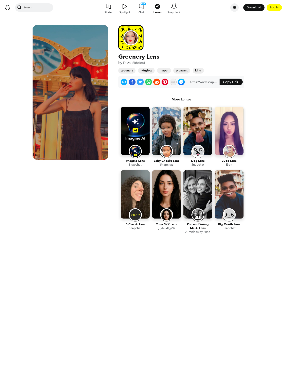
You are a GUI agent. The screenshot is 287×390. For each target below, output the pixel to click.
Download (254, 7)
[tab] (181, 99)
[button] (124, 82)
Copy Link (230, 82)
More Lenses (181, 99)
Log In (274, 7)
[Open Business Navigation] (234, 7)
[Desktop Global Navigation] (7, 7)
